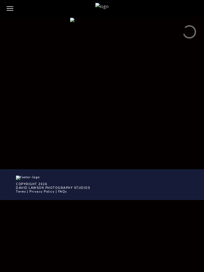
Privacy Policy (41, 192)
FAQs (62, 192)
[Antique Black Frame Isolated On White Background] (102, 39)
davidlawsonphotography (138, 119)
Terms (21, 192)
